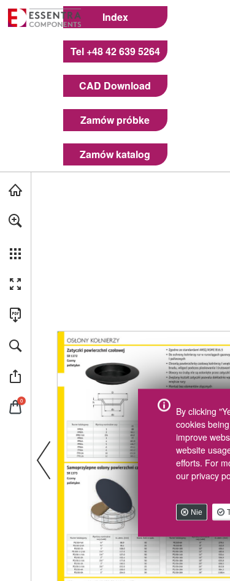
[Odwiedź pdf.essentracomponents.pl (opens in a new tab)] (15, 190)
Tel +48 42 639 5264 (115, 51)
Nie (196, 512)
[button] (15, 220)
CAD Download (115, 86)
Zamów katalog (115, 154)
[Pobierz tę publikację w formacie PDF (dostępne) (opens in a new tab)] (15, 315)
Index (115, 17)
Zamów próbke (115, 120)
